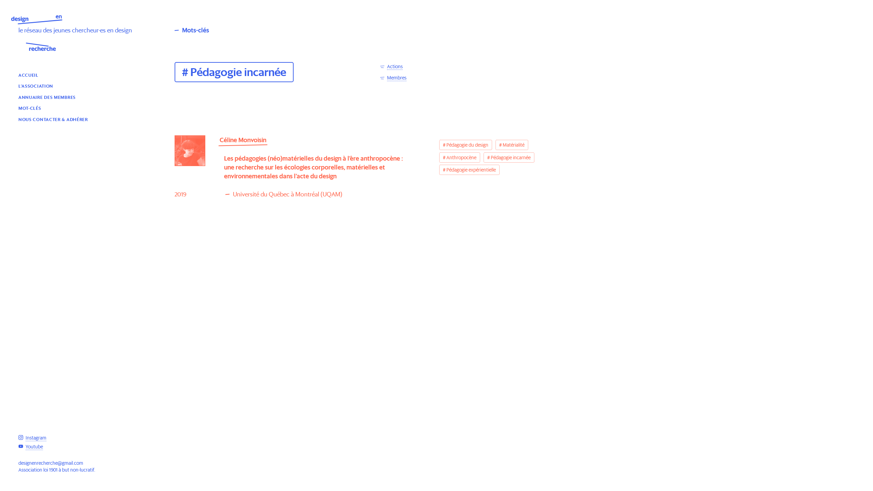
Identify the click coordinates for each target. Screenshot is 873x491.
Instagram (36, 438)
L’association (35, 86)
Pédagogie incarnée (511, 157)
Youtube (34, 447)
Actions (395, 66)
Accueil (28, 75)
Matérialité (513, 145)
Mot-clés (29, 108)
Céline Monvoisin (243, 140)
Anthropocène (461, 157)
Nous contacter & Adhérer (53, 119)
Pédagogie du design (467, 145)
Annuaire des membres (47, 97)
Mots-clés (195, 30)
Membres (396, 78)
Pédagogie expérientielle (471, 170)
